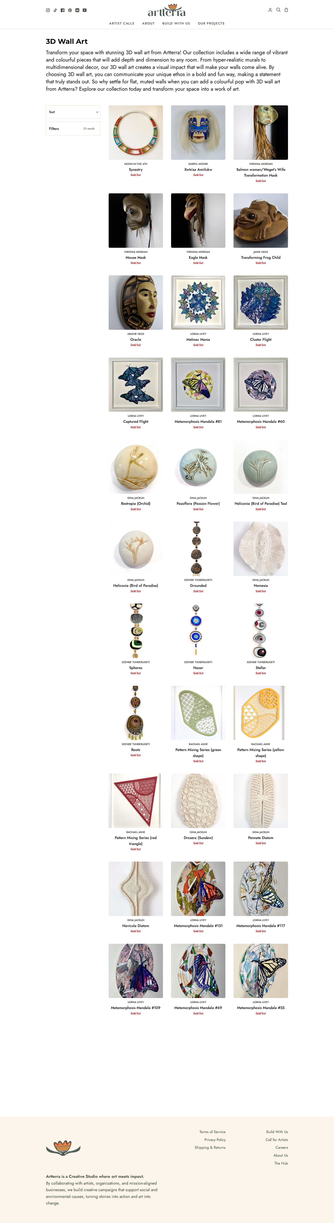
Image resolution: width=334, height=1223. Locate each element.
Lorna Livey (198, 334)
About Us (281, 1155)
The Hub (281, 1163)
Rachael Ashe (198, 744)
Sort (52, 112)
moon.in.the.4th (135, 164)
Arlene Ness (135, 334)
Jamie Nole (261, 252)
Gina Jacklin (135, 498)
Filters (72, 128)
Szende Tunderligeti (198, 580)
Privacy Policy (215, 1139)
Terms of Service (212, 1131)
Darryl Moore (198, 164)
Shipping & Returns (210, 1147)
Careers (282, 1147)
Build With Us (277, 1131)
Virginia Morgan (261, 164)
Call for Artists (277, 1139)
